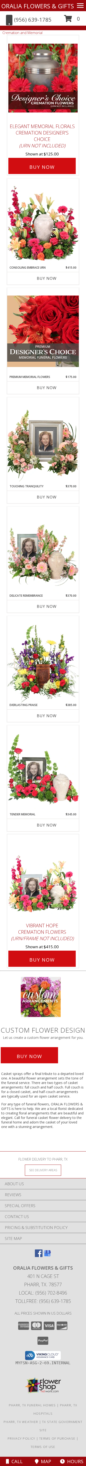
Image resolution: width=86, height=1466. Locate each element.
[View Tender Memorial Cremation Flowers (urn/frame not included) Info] (43, 769)
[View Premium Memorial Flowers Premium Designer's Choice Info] (43, 331)
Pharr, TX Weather (21, 1422)
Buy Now (42, 167)
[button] (72, 20)
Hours (74, 1461)
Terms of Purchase (57, 1438)
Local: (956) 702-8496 (43, 1293)
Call (16, 1461)
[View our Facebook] (39, 1255)
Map (44, 1461)
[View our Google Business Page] (47, 1255)
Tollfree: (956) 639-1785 (43, 1301)
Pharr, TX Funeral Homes (32, 1405)
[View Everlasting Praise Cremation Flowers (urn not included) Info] (43, 659)
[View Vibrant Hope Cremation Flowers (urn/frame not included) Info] (43, 877)
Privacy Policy (21, 1438)
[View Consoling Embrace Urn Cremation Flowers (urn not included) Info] (43, 222)
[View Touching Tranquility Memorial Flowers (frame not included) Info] (43, 440)
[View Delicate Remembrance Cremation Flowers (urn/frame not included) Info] (43, 550)
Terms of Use (43, 1447)
